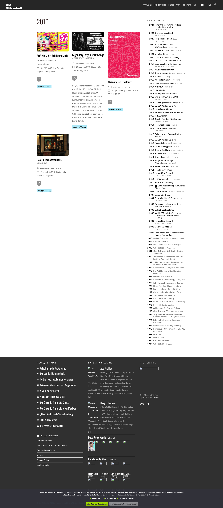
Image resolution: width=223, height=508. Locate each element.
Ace (106, 368)
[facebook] (215, 4)
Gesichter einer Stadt (164, 34)
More (156, 397)
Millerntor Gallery (167, 79)
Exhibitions (160, 5)
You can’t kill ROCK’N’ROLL (53, 397)
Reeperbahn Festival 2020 (166, 39)
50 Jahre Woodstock (166, 45)
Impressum (142, 495)
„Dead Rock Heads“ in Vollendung (56, 414)
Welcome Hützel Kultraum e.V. (170, 112)
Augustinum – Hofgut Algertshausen (165, 161)
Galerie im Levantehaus (49, 161)
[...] (89, 397)
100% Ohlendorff (48, 420)
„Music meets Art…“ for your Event (52, 445)
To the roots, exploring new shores (56, 379)
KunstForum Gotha (163, 109)
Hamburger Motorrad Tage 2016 (169, 102)
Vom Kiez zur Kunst (49, 391)
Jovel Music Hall (166, 157)
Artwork (147, 5)
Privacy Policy (43, 460)
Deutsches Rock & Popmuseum (168, 199)
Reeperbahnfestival (168, 143)
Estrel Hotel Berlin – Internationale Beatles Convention (169, 233)
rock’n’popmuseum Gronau (166, 93)
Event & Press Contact (47, 450)
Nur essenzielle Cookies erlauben (124, 504)
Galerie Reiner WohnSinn (166, 129)
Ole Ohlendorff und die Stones (54, 402)
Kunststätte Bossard (164, 174)
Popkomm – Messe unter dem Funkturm (167, 205)
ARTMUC (164, 86)
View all (111, 438)
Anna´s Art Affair (168, 50)
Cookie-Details (154, 495)
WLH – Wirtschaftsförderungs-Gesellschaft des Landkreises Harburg (168, 215)
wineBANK (164, 54)
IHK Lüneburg (161, 115)
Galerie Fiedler (169, 191)
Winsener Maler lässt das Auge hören (58, 385)
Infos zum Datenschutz (126, 495)
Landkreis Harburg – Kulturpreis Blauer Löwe (170, 186)
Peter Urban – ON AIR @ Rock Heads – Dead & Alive (168, 27)
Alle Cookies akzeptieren (97, 504)
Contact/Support (44, 440)
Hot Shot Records (166, 124)
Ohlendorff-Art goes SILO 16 (167, 97)
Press (171, 5)
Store (188, 5)
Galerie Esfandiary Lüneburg (167, 57)
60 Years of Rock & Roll (51, 426)
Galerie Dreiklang (169, 150)
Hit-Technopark (168, 179)
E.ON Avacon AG (167, 153)
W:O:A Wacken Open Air (165, 106)
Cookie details (43, 465)
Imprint (40, 455)
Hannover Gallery (162, 76)
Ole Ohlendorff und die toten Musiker (58, 408)
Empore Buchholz (162, 195)
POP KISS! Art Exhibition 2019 (53, 55)
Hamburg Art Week (163, 170)
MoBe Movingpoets (167, 146)
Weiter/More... (44, 86)
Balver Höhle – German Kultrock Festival (168, 135)
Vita (178, 5)
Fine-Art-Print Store (48, 435)
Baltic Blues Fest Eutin (164, 210)
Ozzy (108, 403)
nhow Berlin (160, 90)
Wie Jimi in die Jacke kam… (53, 368)
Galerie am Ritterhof (163, 227)
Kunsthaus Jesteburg (164, 182)
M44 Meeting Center (168, 83)
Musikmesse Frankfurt (120, 82)
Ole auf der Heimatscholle (52, 373)
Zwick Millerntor (167, 166)
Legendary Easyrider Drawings (88, 56)
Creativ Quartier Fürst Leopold (168, 120)
